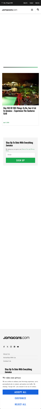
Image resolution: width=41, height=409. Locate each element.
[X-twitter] (7, 346)
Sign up (20, 160)
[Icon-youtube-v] (18, 346)
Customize (20, 398)
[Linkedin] (14, 346)
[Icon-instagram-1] (11, 346)
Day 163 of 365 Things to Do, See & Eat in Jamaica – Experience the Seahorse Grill (19, 110)
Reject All (20, 404)
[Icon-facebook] (4, 346)
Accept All (20, 392)
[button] (32, 9)
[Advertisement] (20, 41)
